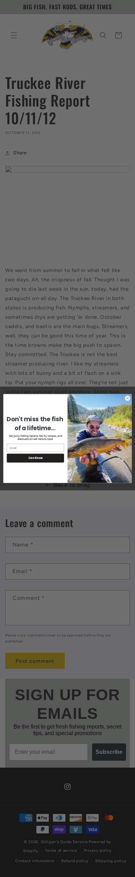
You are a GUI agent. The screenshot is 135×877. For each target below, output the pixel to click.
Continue (35, 458)
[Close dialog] (127, 398)
